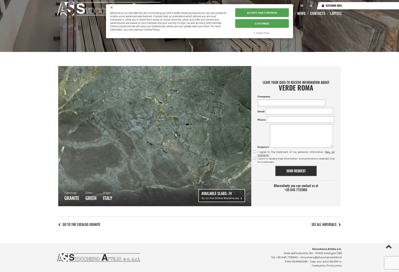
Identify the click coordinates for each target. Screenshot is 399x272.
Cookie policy (318, 265)
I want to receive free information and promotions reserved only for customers (296, 160)
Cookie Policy (263, 33)
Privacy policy (334, 265)
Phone (261, 119)
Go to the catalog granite (81, 224)
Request (263, 147)
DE (302, 5)
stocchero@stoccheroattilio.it (321, 257)
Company (263, 96)
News (301, 13)
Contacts (317, 13)
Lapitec (336, 13)
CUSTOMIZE (262, 23)
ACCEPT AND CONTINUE (262, 13)
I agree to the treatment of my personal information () (296, 153)
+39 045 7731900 (295, 190)
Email (261, 111)
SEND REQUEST (296, 170)
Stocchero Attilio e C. (327, 249)
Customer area (334, 5)
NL (311, 5)
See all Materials (324, 224)
